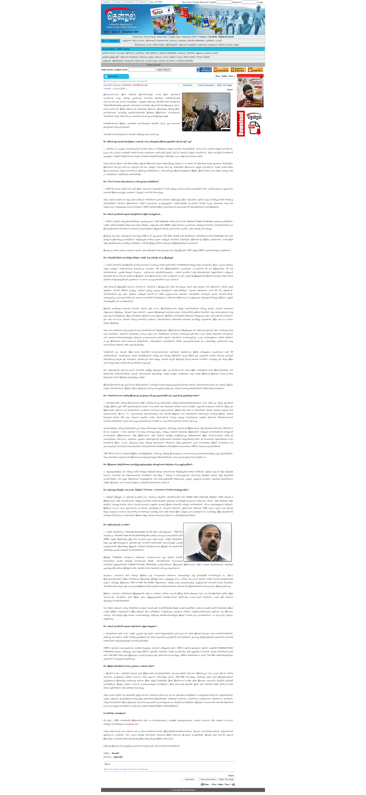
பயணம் (219, 40)
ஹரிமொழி (202, 45)
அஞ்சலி (172, 57)
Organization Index (189, 37)
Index (224, 76)
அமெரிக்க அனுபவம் (195, 53)
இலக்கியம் (130, 53)
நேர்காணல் (150, 40)
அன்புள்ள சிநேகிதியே (196, 40)
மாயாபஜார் (120, 53)
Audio (118, 2)
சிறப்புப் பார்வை (139, 40)
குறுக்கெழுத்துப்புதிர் (110, 57)
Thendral (106, 2)
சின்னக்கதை (140, 45)
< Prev (217, 76)
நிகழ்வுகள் (213, 45)
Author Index (162, 37)
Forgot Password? (201, 2)
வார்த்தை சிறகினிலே (184, 61)
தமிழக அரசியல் (154, 57)
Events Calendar (203, 57)
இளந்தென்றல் (171, 45)
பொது (179, 57)
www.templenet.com (130, 724)
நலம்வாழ (173, 40)
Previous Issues (150, 37)
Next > (232, 76)
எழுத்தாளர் (126, 40)
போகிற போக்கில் (154, 65)
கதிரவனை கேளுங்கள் (188, 45)
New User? (187, 2)
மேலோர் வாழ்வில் (226, 45)
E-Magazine (202, 37)
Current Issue (137, 37)
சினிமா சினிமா (159, 45)
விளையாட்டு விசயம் (167, 61)
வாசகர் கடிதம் (151, 61)
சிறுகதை (182, 40)
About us (142, 2)
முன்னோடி (210, 40)
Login (260, 2)
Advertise (129, 2)
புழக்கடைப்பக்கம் (211, 53)
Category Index (174, 37)
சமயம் (149, 45)
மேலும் (236, 45)
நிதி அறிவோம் (152, 53)
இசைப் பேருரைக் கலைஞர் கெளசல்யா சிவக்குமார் (125, 81)
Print (206, 784)
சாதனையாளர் (162, 40)
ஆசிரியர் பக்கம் (108, 53)
